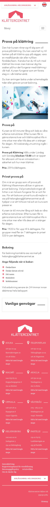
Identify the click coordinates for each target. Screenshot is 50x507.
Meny (7, 28)
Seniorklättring (8, 463)
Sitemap (44, 501)
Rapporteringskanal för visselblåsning (17, 466)
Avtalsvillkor (27, 469)
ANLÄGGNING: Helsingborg (17, 5)
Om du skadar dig (9, 471)
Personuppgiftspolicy (10, 469)
